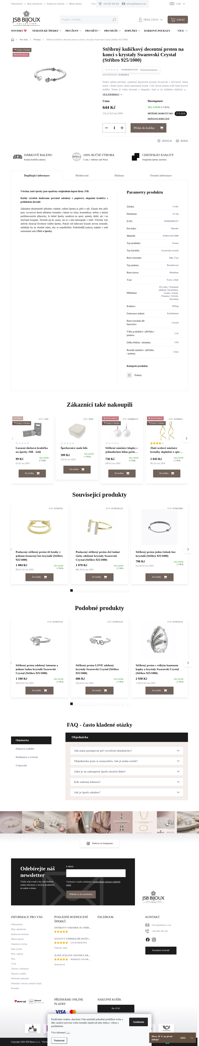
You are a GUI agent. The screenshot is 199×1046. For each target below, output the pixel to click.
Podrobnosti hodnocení (148, 70)
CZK (178, 3)
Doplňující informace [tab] (37, 175)
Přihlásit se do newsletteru (81, 894)
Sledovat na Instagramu (102, 843)
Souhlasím (138, 1022)
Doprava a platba (18, 974)
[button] (186, 438)
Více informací (111, 94)
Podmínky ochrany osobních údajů (26, 983)
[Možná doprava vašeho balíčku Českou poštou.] (166, 1028)
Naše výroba (16, 949)
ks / (116, 1008)
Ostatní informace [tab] (161, 175)
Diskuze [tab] (119, 175)
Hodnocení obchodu (55, 4)
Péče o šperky (44, 231)
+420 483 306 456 (160, 931)
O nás (13, 964)
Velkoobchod (16, 4)
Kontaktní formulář (160, 950)
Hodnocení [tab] (82, 175)
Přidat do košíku (144, 128)
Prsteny (138, 375)
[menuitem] (20, 30)
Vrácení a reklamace (20, 969)
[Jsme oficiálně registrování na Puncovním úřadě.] (32, 1028)
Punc (13, 959)
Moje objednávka (34, 4)
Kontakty (15, 988)
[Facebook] (147, 939)
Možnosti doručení (158, 119)
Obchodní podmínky (20, 978)
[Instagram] (154, 939)
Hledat (114, 19)
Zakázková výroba (19, 944)
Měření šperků (75, 4)
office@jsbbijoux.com (161, 925)
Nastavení (59, 1040)
